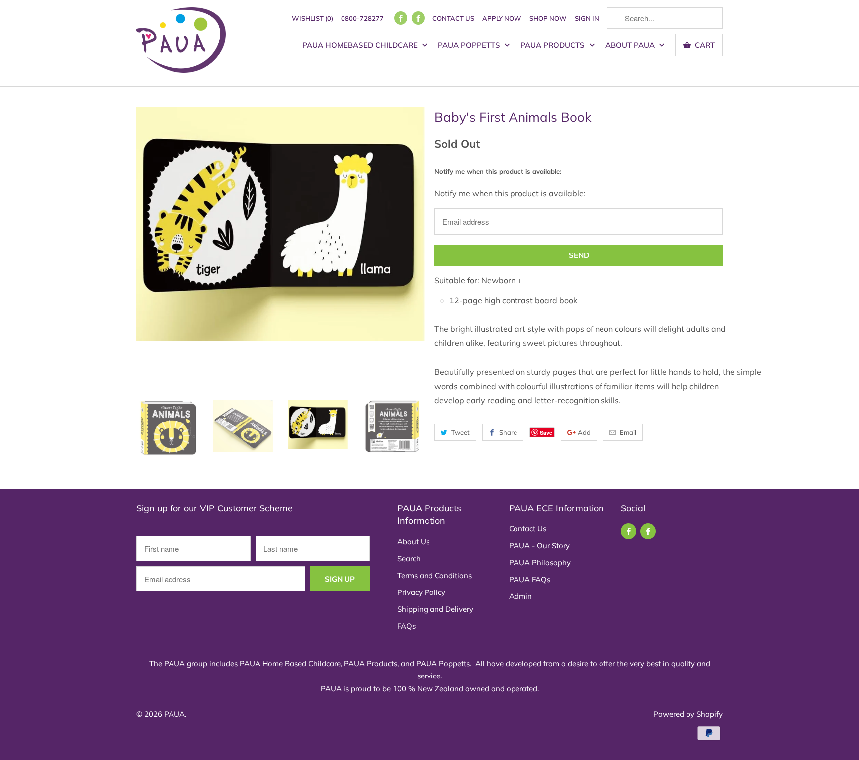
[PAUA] (181, 43)
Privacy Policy (421, 592)
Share (508, 432)
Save (546, 432)
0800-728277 (362, 18)
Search (409, 558)
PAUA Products (553, 45)
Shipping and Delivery (435, 609)
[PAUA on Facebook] (400, 18)
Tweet (460, 432)
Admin (520, 596)
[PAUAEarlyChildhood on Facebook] (418, 18)
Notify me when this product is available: (497, 171)
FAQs (406, 626)
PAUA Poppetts (470, 45)
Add (584, 432)
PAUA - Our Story (539, 545)
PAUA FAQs (529, 579)
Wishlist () (312, 18)
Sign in (587, 18)
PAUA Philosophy (540, 562)
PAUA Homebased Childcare (361, 45)
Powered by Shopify (688, 714)
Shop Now (548, 18)
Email (628, 432)
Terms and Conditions (434, 575)
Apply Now (501, 18)
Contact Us (453, 18)
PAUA (174, 714)
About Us (413, 541)
